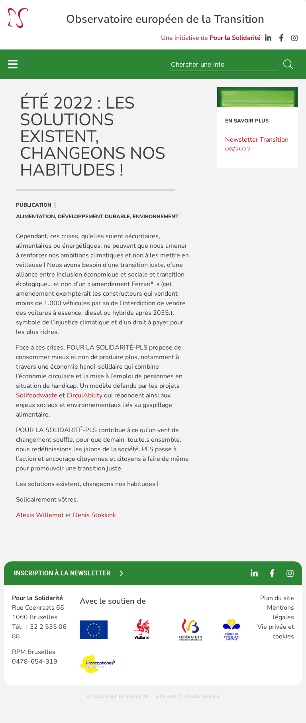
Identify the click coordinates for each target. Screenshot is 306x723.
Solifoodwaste (36, 395)
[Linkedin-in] (268, 37)
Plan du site (277, 598)
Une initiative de (211, 38)
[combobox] (223, 64)
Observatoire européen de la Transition (165, 19)
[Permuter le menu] (13, 64)
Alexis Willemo (38, 515)
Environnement (155, 216)
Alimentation (35, 216)
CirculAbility (84, 395)
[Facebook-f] (281, 37)
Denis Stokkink (94, 515)
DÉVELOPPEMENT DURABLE (94, 216)
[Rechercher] (289, 64)
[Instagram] (294, 37)
